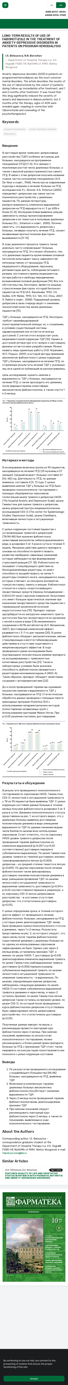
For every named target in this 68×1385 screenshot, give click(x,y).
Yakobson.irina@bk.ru (14, 1153)
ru (52, 5)
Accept (34, 1378)
